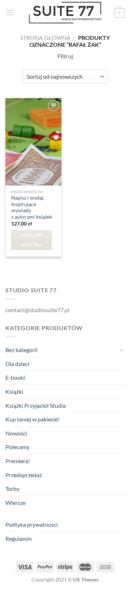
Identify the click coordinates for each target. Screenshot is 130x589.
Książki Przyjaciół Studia (35, 405)
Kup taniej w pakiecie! (32, 419)
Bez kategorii (21, 349)
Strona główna (45, 37)
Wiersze (15, 502)
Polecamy (17, 446)
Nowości (16, 433)
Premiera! (17, 460)
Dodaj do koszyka (31, 240)
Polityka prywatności (31, 524)
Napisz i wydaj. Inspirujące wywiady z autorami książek (31, 207)
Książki (14, 391)
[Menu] (9, 12)
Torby (12, 488)
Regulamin (18, 538)
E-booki (15, 377)
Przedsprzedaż (23, 474)
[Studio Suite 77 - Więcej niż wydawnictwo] (65, 12)
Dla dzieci (17, 363)
